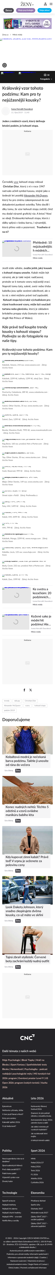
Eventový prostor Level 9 (30, 1078)
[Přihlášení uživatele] (45, 4)
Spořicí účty (35, 1205)
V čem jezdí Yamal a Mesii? (12, 1114)
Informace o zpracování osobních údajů (23, 1258)
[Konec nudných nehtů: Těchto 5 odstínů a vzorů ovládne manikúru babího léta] (27, 790)
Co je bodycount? (9, 1126)
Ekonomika (37, 1192)
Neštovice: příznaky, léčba (12, 1110)
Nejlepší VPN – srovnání (12, 1217)
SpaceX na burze (8, 1201)
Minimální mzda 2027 (39, 1213)
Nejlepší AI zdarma (9, 1209)
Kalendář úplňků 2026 (11, 1122)
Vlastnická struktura (36, 1261)
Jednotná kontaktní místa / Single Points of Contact (27, 1264)
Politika (7, 1150)
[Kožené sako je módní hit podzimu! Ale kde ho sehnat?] (15, 623)
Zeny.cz (5, 35)
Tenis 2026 (35, 1171)
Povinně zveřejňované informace (33, 1268)
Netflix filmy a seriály (10, 1221)
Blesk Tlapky (28, 1060)
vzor (16, 182)
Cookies (43, 1258)
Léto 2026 (37, 1098)
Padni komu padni (9, 1173)
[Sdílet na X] (30, 690)
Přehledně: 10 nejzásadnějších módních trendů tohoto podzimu (42, 247)
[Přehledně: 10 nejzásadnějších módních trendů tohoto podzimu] (16, 250)
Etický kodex (14, 1268)
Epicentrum (7, 1106)
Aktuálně (7, 1098)
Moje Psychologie (11, 1060)
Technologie (9, 1192)
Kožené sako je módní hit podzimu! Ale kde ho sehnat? (41, 620)
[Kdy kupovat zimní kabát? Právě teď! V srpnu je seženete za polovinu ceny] (27, 840)
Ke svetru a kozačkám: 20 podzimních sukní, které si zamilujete (42, 593)
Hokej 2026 (36, 1167)
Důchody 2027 (37, 1209)
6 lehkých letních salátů (40, 1140)
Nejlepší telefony (9, 1205)
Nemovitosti (17, 1069)
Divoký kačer (7, 1181)
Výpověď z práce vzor (10, 1177)
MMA (33, 1159)
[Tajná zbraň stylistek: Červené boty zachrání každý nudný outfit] (27, 940)
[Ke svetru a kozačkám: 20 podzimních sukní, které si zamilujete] (16, 596)
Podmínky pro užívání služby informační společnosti (27, 1254)
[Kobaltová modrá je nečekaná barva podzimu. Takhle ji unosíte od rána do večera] (27, 740)
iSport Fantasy (18, 1065)
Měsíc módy (17, 35)
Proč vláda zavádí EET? (11, 1169)
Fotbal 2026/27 (37, 1163)
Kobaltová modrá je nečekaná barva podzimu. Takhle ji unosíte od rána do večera (27, 760)
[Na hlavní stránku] (27, 4)
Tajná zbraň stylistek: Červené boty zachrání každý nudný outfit (27, 959)
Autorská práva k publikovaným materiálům (27, 1251)
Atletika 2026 (36, 1179)
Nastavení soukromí (18, 1261)
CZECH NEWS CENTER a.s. (38, 1238)
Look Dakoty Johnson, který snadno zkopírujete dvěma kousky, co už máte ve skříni (24, 911)
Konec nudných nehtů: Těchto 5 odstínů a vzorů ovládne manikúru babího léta (27, 811)
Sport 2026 (38, 1150)
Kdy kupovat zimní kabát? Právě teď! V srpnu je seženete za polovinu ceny (27, 861)
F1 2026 (34, 1175)
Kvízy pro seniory (9, 1118)
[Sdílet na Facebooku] (24, 690)
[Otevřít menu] (51, 4)
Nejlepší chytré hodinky (11, 1213)
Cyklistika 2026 (37, 1183)
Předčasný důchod (38, 1201)
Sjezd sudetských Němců (12, 1166)
